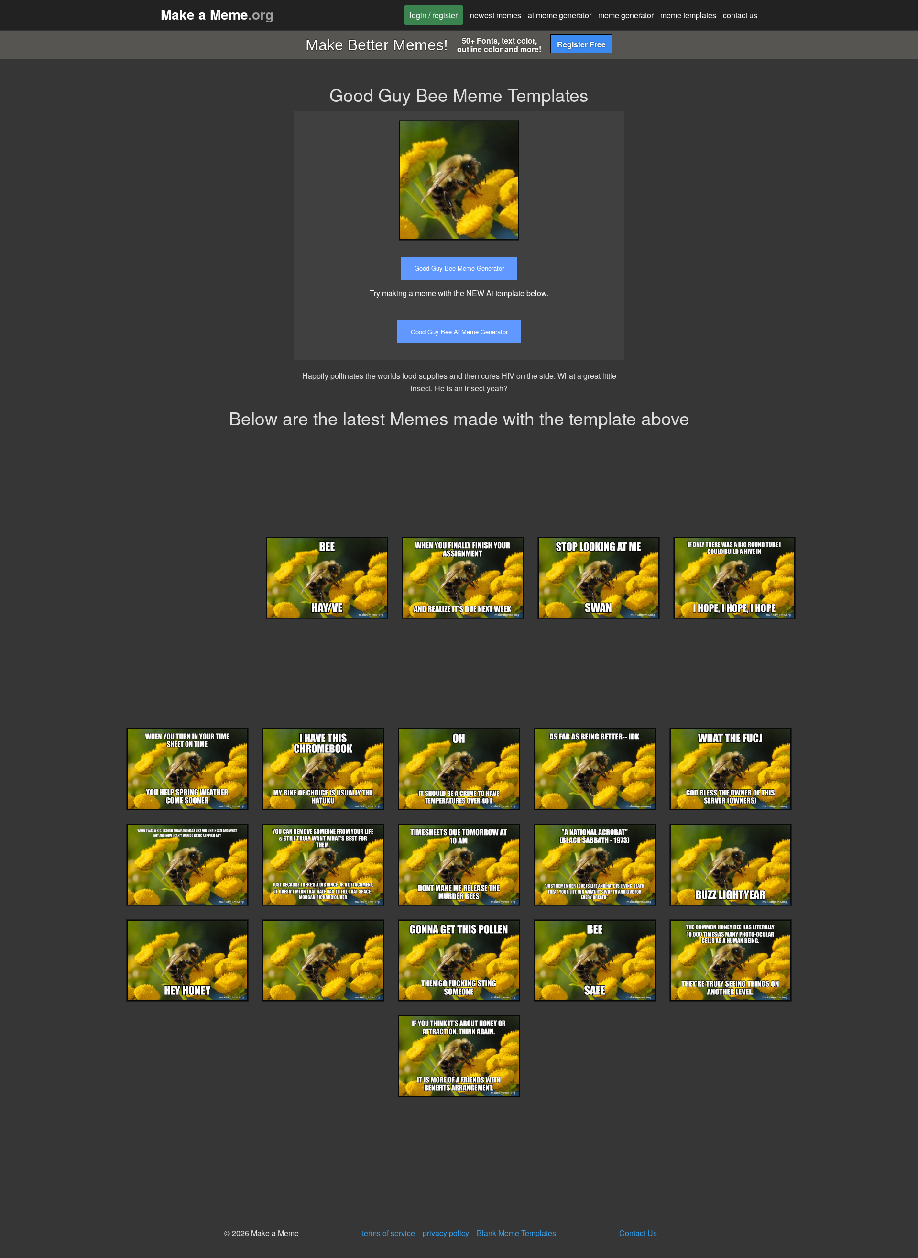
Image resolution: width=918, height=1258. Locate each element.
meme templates (688, 15)
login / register (434, 15)
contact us (740, 15)
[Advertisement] (718, 178)
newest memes (495, 15)
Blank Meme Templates (516, 1232)
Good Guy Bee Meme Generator (459, 268)
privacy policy (446, 1232)
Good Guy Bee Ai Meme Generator (459, 331)
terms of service (388, 1232)
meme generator (626, 15)
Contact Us (638, 1232)
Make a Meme (217, 14)
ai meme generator (559, 15)
